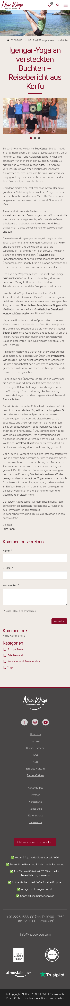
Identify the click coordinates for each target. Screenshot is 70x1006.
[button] (66, 5)
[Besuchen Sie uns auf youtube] (45, 722)
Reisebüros (35, 808)
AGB (35, 761)
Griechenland (15, 655)
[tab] (31, 138)
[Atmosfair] (18, 974)
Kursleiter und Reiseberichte (23, 661)
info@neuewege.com (35, 934)
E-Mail (7, 568)
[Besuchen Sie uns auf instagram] (35, 722)
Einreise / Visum (35, 768)
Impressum (35, 822)
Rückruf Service (35, 748)
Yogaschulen (35, 788)
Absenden (59, 621)
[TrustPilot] (51, 974)
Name (6, 550)
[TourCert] (52, 955)
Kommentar (10, 585)
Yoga (10, 667)
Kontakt (35, 741)
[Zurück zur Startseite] (12, 5)
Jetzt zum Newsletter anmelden (35, 842)
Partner (35, 795)
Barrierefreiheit (35, 775)
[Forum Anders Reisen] (18, 955)
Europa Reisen (15, 649)
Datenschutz (35, 815)
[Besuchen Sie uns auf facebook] (24, 722)
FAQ (35, 755)
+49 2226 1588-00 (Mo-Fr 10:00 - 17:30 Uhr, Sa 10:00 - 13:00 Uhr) (35, 919)
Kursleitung (35, 801)
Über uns (35, 734)
